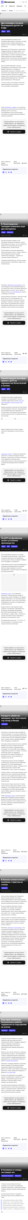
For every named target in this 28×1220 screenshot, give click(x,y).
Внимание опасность (7, 1175)
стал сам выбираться (16, 292)
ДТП (2, 6)
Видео (11, 10)
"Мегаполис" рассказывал (14, 927)
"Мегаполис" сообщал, (11, 107)
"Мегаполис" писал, (6, 454)
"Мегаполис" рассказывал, (14, 285)
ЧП (6, 6)
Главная (3, 10)
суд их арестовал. (11, 1072)
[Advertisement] (14, 146)
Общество (12, 6)
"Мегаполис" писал (10, 795)
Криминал (19, 6)
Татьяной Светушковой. (11, 1060)
